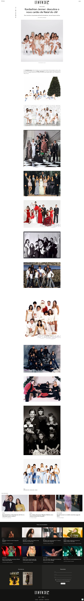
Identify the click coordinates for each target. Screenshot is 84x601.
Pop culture (42, 6)
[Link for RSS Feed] (44, 597)
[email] (15, 7)
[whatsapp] (15, 15)
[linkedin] (15, 12)
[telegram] (15, 17)
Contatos (36, 599)
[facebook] (15, 9)
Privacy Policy (68, 581)
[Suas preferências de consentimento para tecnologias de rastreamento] (82, 599)
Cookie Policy (47, 599)
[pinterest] (15, 11)
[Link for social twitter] (39, 597)
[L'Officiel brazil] (42, 2)
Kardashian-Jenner (29, 70)
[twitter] (15, 14)
